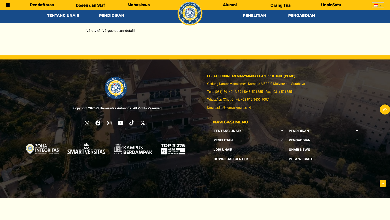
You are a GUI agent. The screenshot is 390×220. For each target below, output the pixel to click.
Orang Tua (280, 5)
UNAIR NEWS (299, 149)
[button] (248, 130)
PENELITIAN (223, 140)
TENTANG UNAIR (227, 131)
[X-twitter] (143, 123)
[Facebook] (98, 123)
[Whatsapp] (87, 123)
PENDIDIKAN (299, 131)
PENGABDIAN (300, 140)
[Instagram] (109, 123)
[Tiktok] (132, 123)
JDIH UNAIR (223, 149)
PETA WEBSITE (301, 159)
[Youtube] (120, 123)
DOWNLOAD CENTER (231, 159)
